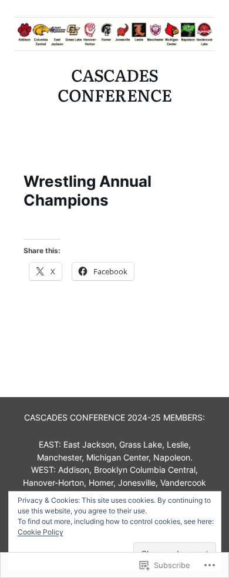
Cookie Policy (40, 531)
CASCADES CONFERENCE (114, 84)
